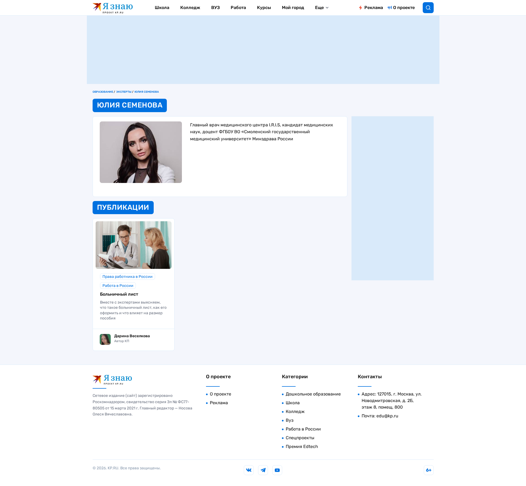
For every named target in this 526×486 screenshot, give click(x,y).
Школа (162, 7)
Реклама (373, 7)
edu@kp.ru (387, 415)
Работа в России (117, 285)
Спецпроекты (300, 437)
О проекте (404, 7)
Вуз (289, 420)
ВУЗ (215, 7)
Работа (238, 7)
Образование (103, 92)
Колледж (190, 7)
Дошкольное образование (313, 394)
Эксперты (124, 92)
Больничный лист (119, 294)
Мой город (293, 7)
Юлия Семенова (147, 92)
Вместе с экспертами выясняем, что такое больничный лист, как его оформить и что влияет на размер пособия (133, 310)
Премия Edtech (302, 446)
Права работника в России (127, 276)
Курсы (264, 7)
